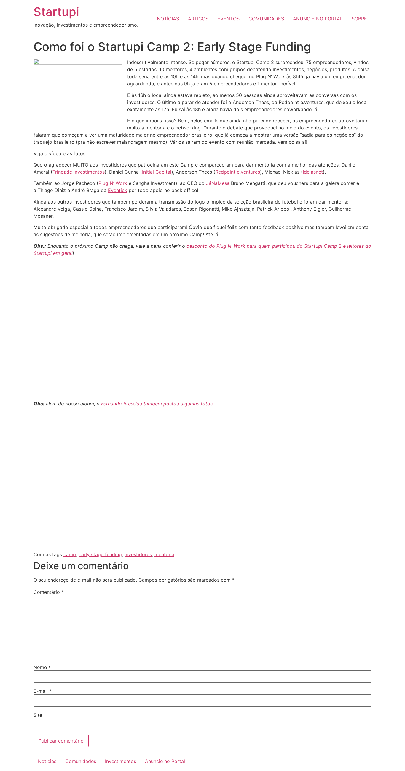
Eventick (117, 190)
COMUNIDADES (266, 19)
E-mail (43, 691)
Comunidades (80, 761)
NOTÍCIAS (168, 19)
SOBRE (359, 19)
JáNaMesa (217, 183)
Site (38, 715)
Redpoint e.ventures (237, 172)
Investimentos (120, 761)
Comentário (49, 592)
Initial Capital (156, 172)
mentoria (164, 554)
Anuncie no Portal (165, 761)
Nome (42, 667)
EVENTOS (228, 19)
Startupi (56, 11)
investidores (138, 554)
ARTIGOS (198, 19)
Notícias (47, 761)
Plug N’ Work (112, 183)
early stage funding (100, 554)
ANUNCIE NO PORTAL (318, 19)
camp (69, 554)
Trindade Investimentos (78, 172)
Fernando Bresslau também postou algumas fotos (157, 404)
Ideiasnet (313, 172)
